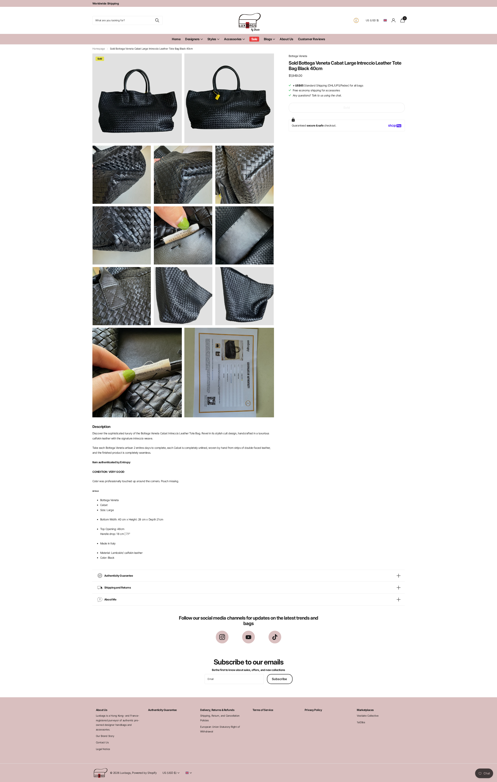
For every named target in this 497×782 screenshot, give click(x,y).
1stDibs (361, 722)
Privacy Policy (313, 710)
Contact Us (102, 742)
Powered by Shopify (144, 772)
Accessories (233, 39)
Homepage (98, 48)
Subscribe (280, 679)
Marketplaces (365, 710)
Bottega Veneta (298, 56)
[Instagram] (222, 637)
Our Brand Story (105, 735)
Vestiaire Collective (367, 715)
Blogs (268, 39)
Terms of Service (263, 710)
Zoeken (157, 20)
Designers (192, 39)
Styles (211, 39)
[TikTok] (275, 637)
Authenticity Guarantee (162, 710)
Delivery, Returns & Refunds (217, 710)
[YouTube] (248, 637)
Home (176, 39)
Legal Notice (103, 749)
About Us (286, 39)
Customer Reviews (311, 39)
